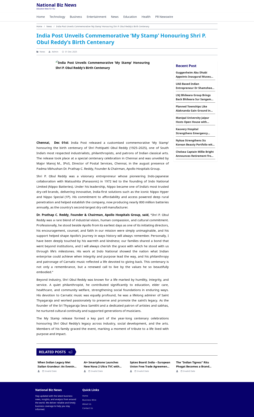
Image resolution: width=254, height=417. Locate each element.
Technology (57, 17)
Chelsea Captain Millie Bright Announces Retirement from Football (195, 154)
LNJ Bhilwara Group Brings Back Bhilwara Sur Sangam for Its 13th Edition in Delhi (193, 97)
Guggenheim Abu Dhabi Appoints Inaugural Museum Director (195, 75)
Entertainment (96, 17)
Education (130, 17)
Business (76, 17)
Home (40, 17)
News (115, 17)
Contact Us (87, 408)
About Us (86, 404)
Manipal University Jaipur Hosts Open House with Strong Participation (192, 120)
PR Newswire (164, 17)
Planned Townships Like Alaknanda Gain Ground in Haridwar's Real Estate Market (193, 109)
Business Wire (89, 399)
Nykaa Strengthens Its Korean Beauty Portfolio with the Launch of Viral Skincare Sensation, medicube (195, 143)
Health (146, 17)
